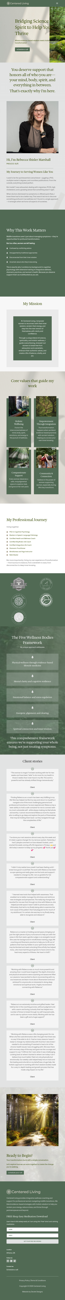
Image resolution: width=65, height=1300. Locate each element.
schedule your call (15, 1173)
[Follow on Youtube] (11, 1261)
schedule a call (22, 49)
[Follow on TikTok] (14, 1261)
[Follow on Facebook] (8, 1261)
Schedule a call (12, 1270)
